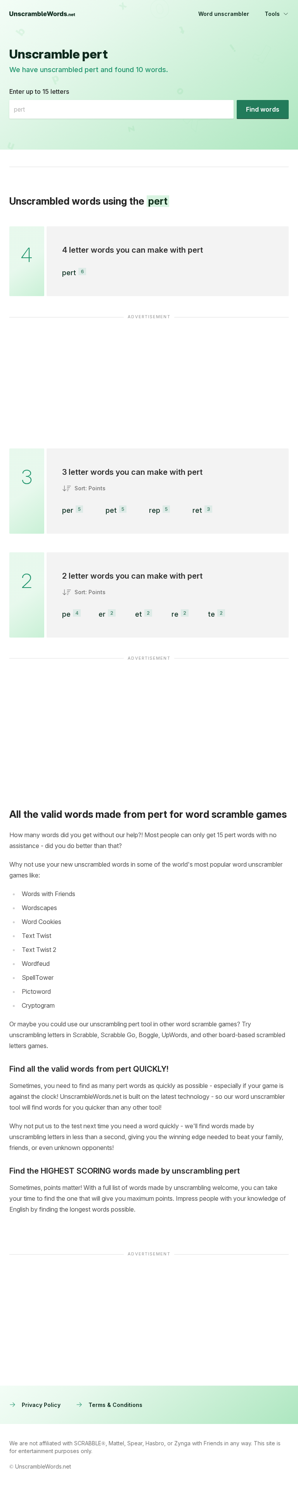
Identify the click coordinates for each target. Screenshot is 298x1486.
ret (197, 510)
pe (66, 614)
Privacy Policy (41, 1405)
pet (111, 510)
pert (69, 273)
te (211, 614)
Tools (272, 13)
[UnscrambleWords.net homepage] (42, 13)
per (67, 510)
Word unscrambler (223, 13)
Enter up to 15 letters (39, 91)
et (138, 614)
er (102, 614)
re (175, 614)
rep (154, 510)
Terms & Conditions (115, 1405)
